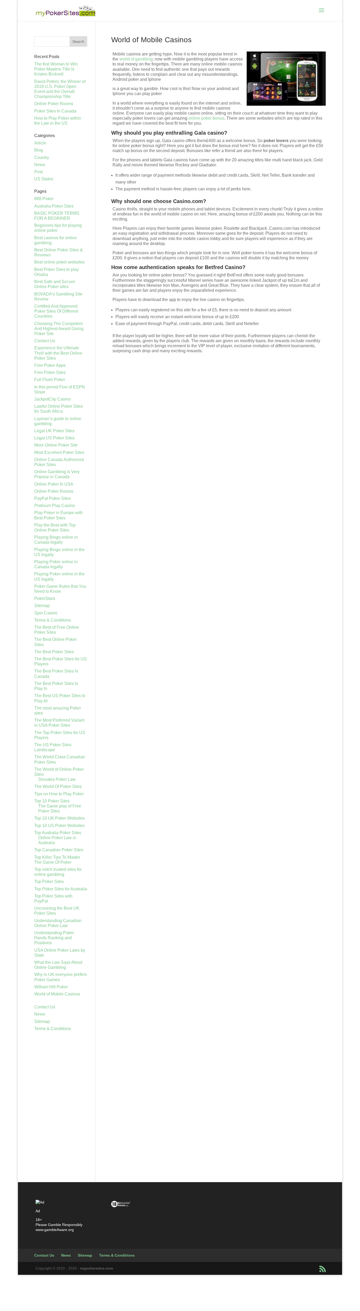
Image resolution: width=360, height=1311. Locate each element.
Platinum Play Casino (54, 505)
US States (43, 179)
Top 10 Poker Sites (52, 801)
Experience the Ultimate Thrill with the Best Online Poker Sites (58, 353)
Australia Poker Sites (54, 206)
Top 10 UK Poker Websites (59, 818)
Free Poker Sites (50, 372)
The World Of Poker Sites (58, 786)
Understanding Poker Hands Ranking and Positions (54, 938)
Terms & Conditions (52, 620)
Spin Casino (45, 613)
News (39, 164)
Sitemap (42, 605)
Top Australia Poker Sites (57, 832)
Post (38, 172)
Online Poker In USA (53, 484)
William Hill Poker (51, 987)
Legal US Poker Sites (54, 438)
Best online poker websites (59, 262)
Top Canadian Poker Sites (58, 850)
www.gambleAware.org (55, 1230)
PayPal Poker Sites (52, 498)
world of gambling (136, 59)
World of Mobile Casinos (57, 994)
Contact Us (44, 341)
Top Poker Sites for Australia (60, 889)
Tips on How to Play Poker (59, 794)
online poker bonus (206, 118)
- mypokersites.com (95, 1268)
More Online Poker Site (56, 445)
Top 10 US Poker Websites (59, 825)
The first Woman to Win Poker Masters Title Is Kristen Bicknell (56, 69)
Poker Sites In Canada (55, 111)
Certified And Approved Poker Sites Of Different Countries (56, 311)
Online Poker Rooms (53, 103)
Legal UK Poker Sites (54, 431)
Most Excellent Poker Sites (59, 452)
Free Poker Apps (50, 365)
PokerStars (44, 598)
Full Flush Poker (49, 379)
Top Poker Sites (49, 881)
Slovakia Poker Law (57, 779)
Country (41, 157)
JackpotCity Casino (52, 399)
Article (40, 143)
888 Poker (43, 198)
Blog (38, 150)
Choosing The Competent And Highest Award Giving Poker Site (59, 328)
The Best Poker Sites (54, 652)
